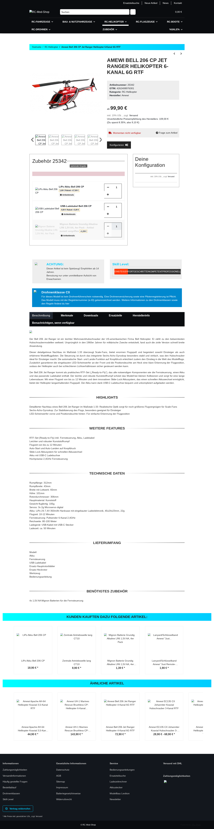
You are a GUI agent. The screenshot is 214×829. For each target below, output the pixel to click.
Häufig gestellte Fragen (15, 781)
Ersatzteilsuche (131, 3)
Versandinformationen (14, 775)
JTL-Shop (196, 825)
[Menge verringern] (108, 187)
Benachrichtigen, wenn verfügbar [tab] (53, 322)
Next (101, 140)
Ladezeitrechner (118, 781)
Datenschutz (62, 769)
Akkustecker (116, 787)
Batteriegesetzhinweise (68, 793)
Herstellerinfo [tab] (141, 315)
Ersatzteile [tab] (115, 315)
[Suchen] (133, 12)
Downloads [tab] (91, 315)
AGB (58, 775)
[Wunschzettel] (162, 12)
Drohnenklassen (11, 793)
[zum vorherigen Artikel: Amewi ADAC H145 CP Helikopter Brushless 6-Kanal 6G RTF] (174, 53)
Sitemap (60, 781)
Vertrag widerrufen (19, 808)
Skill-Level (8, 799)
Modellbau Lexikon (120, 793)
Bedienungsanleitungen (122, 769)
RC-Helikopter (129, 91)
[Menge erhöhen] (108, 194)
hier (67, 303)
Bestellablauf (9, 787)
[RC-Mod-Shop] (39, 12)
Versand (133, 115)
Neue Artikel (151, 3)
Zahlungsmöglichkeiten (15, 769)
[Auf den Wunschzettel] (94, 65)
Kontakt (178, 3)
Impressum (62, 787)
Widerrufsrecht (64, 799)
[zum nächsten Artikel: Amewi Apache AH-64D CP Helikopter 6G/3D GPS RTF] (181, 53)
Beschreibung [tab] (41, 315)
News (166, 3)
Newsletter (115, 799)
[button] (154, 12)
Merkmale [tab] (67, 315)
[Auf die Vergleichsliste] (86, 65)
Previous (32, 140)
